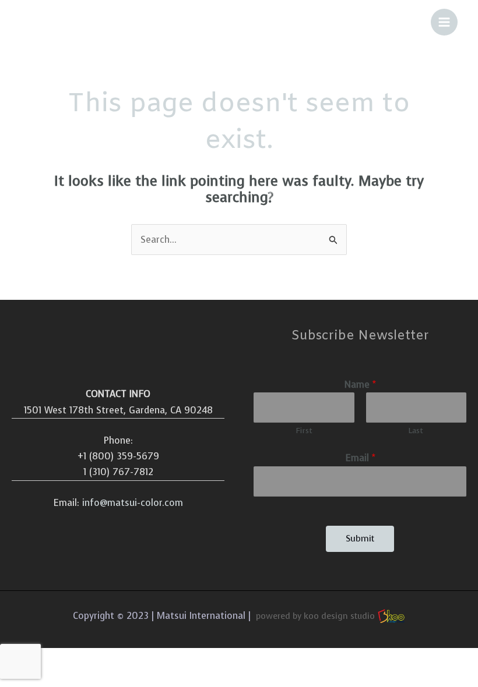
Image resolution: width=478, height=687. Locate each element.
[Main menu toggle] (444, 22)
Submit (360, 538)
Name (360, 384)
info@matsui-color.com (132, 503)
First (304, 430)
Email (360, 458)
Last (416, 430)
